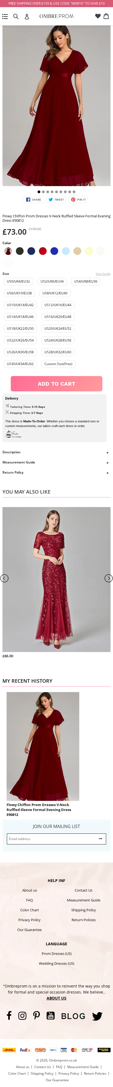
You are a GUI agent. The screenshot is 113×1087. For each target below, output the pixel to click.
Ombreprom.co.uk (63, 1060)
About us (29, 890)
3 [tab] (47, 191)
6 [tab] (61, 191)
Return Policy (12, 472)
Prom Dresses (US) (57, 953)
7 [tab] (65, 191)
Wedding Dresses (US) (56, 963)
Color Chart (29, 909)
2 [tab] (43, 191)
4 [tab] (52, 191)
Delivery (11, 398)
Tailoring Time (20, 407)
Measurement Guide (18, 462)
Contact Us (83, 890)
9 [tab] (74, 191)
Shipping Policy (83, 909)
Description (11, 452)
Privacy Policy (29, 919)
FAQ (29, 900)
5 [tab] (56, 191)
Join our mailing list (56, 826)
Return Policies (84, 919)
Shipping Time (20, 413)
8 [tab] (69, 191)
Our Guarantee (29, 929)
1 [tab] (39, 191)
